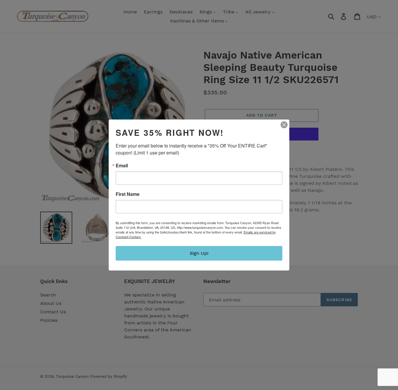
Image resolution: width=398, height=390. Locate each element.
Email (122, 165)
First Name (128, 194)
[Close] (284, 124)
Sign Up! (199, 253)
